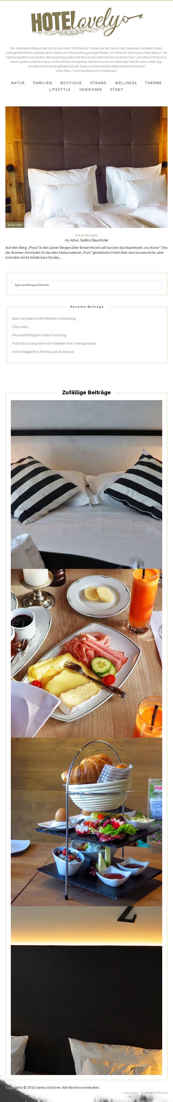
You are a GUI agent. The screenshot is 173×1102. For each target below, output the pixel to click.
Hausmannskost (118, 661)
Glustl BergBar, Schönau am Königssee (86, 822)
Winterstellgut (92, 665)
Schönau (129, 831)
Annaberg (30, 661)
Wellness (126, 83)
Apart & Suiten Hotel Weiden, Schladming (44, 318)
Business (62, 998)
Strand (98, 83)
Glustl (80, 831)
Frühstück (91, 492)
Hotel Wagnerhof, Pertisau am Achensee (43, 351)
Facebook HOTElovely (154, 1092)
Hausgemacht (99, 661)
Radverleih (138, 492)
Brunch (41, 661)
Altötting (34, 998)
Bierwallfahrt (48, 998)
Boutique (71, 83)
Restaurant (137, 998)
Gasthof (84, 998)
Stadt (117, 89)
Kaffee (105, 831)
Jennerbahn (92, 831)
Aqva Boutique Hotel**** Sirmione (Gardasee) (86, 482)
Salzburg (77, 665)
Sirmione (92, 496)
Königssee (116, 831)
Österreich (141, 661)
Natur (18, 83)
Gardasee (105, 492)
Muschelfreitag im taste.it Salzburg (39, 335)
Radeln (125, 998)
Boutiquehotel (75, 492)
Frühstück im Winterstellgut (87, 651)
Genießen (90, 89)
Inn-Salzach (97, 998)
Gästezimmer (69, 661)
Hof (132, 661)
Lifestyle (60, 89)
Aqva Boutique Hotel (40, 492)
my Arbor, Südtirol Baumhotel (86, 240)
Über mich (20, 326)
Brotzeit (51, 831)
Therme (153, 83)
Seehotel (80, 496)
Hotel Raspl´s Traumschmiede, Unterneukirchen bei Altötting (86, 988)
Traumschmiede (74, 1002)
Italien (115, 492)
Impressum (131, 1092)
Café (59, 831)
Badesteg (59, 492)
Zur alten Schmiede (97, 1002)
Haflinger (83, 661)
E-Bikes (74, 998)
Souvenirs (142, 831)
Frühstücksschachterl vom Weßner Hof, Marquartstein (54, 343)
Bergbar (40, 831)
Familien (42, 83)
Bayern (29, 831)
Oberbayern (112, 998)
